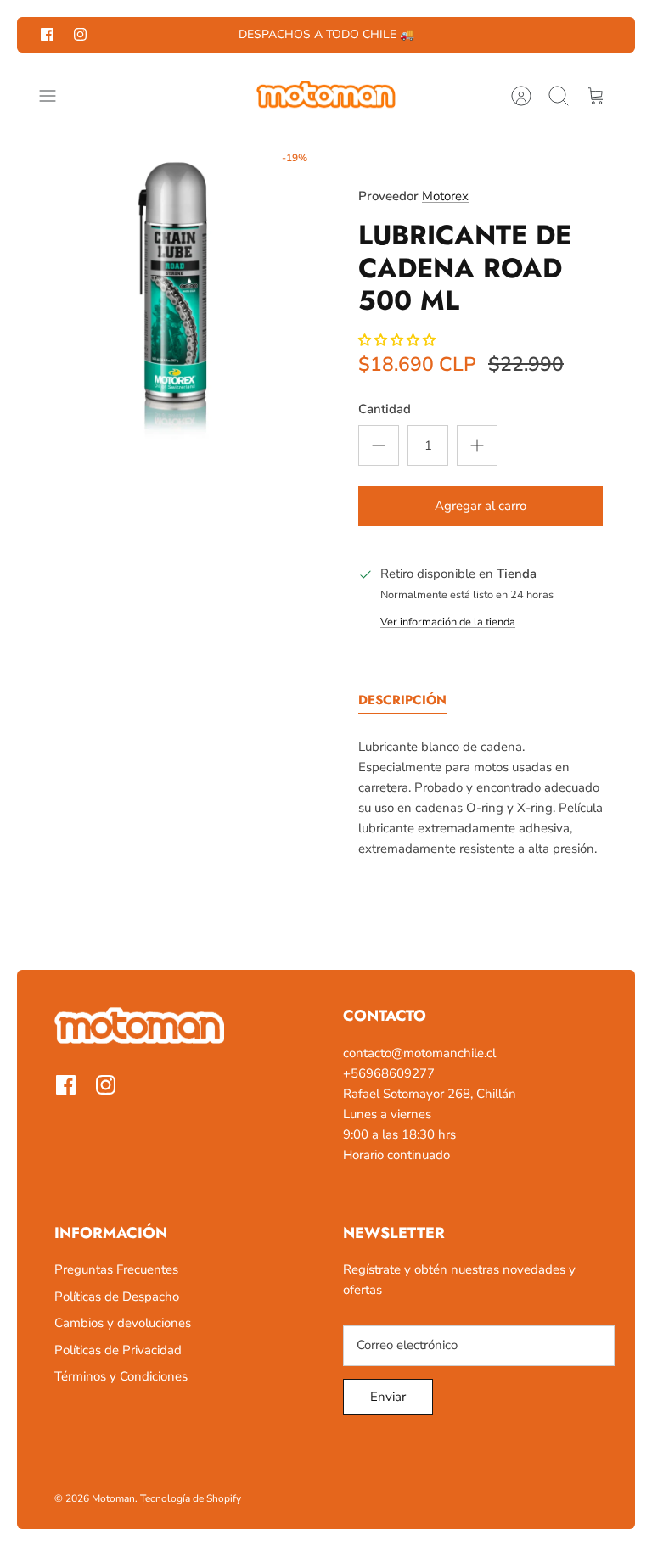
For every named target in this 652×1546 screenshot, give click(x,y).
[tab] (402, 703)
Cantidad (384, 409)
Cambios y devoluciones (122, 1322)
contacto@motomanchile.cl (419, 1053)
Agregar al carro (480, 505)
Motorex (445, 196)
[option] (171, 292)
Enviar (388, 1396)
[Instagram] (80, 34)
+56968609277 (389, 1073)
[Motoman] (326, 96)
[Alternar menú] (56, 96)
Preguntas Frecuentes (116, 1269)
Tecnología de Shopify (190, 1498)
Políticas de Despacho (116, 1296)
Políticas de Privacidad (118, 1350)
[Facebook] (47, 34)
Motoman (113, 1498)
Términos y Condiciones (121, 1376)
